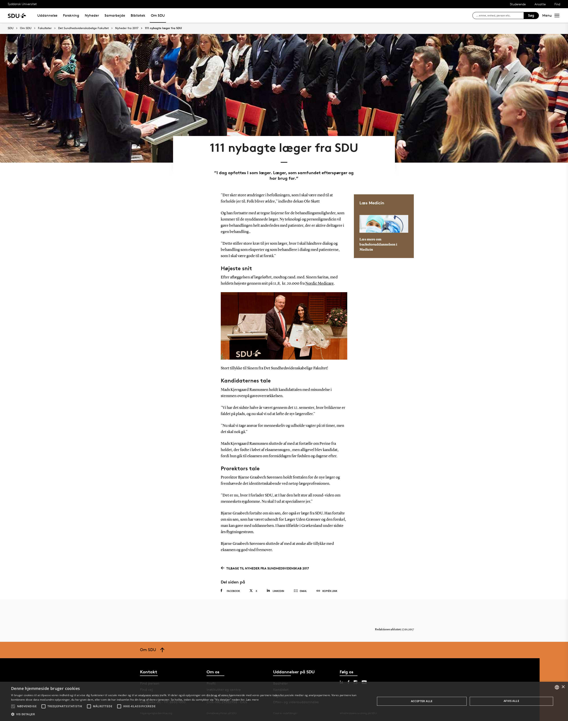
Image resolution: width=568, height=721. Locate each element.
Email (303, 591)
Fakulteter (45, 28)
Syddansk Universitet (22, 4)
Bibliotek (138, 15)
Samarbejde (115, 15)
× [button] (563, 687)
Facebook (233, 591)
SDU (11, 28)
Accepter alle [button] (422, 701)
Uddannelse (47, 15)
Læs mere (252, 699)
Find (557, 4)
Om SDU (158, 15)
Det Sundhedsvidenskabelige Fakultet (83, 28)
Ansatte (540, 4)
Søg (531, 15)
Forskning (71, 15)
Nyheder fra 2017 (126, 28)
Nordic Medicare (319, 284)
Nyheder (92, 15)
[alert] (284, 701)
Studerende (518, 4)
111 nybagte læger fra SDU (163, 28)
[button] (13, 706)
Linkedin (278, 591)
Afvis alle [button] (511, 701)
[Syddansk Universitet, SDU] (17, 15)
